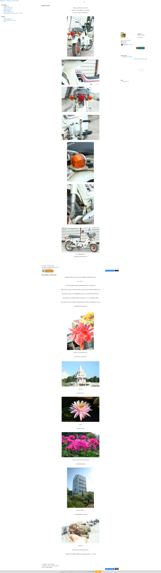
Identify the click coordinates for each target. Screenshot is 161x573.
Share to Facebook (110, 270)
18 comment (116, 567)
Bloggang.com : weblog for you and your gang (9, 0)
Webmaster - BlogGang (127, 56)
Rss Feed (124, 41)
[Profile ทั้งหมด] (140, 37)
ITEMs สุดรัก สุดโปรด (8, 9)
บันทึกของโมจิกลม (7, 10)
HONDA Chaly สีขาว (8, 18)
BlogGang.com (126, 81)
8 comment (117, 268)
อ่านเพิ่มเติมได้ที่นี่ (90, 571)
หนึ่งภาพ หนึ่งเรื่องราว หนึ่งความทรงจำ (11, 13)
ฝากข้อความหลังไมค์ (126, 40)
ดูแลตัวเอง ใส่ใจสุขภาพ (8, 11)
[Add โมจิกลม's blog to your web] (140, 58)
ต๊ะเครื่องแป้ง (6, 6)
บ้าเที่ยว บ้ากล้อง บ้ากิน (8, 7)
